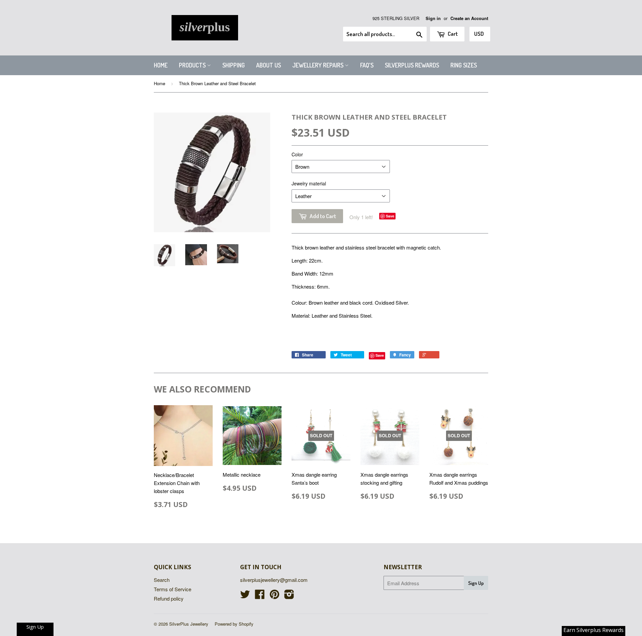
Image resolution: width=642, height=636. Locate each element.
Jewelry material (309, 183)
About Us (268, 65)
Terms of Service (172, 589)
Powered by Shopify (234, 624)
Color (297, 154)
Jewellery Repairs (318, 65)
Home (161, 65)
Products (193, 65)
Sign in (433, 18)
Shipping (233, 65)
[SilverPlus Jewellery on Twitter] (245, 596)
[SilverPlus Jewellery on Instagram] (289, 596)
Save (390, 215)
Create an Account (469, 18)
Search (162, 579)
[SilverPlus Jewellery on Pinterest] (275, 596)
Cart (452, 33)
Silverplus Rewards (412, 65)
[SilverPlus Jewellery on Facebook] (260, 596)
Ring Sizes (463, 65)
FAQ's (366, 65)
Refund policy (169, 598)
